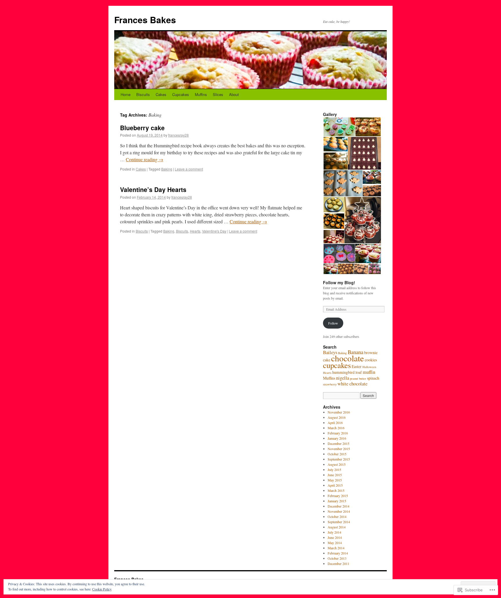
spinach (373, 378)
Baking (166, 168)
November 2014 (339, 511)
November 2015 (339, 448)
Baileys (330, 352)
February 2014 (338, 553)
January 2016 (337, 438)
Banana (355, 352)
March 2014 (336, 548)
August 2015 (337, 464)
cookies (371, 360)
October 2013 (337, 558)
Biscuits (143, 94)
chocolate (347, 358)
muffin (369, 372)
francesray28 (178, 135)
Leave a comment (189, 168)
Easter (357, 366)
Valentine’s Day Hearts (153, 189)
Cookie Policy (102, 589)
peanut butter (358, 378)
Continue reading (144, 159)
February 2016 (338, 433)
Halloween (369, 367)
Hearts (195, 231)
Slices (218, 94)
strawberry (330, 384)
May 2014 (335, 542)
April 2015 (335, 485)
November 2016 (339, 412)
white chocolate (352, 383)
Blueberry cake (142, 127)
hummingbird (343, 372)
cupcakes (337, 365)
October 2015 (337, 454)
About (234, 94)
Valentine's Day (214, 231)
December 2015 (338, 443)
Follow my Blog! (339, 282)
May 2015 (335, 480)
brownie (370, 352)
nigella (342, 378)
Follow (333, 323)
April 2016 (335, 422)
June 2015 (335, 474)
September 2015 (339, 459)
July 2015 (334, 469)
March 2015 (336, 490)
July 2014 (334, 532)
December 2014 (338, 506)
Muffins (201, 94)
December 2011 (338, 563)
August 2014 (337, 527)
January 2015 (337, 501)
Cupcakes (180, 94)
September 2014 (339, 521)
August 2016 (337, 417)
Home (125, 94)
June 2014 (335, 537)
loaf (358, 372)
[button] (339, 127)
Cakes (161, 94)
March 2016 (336, 427)
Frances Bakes (145, 19)
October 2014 (337, 516)
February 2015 (338, 495)
